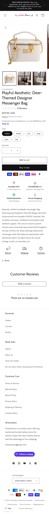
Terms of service (25, 504)
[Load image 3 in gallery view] (39, 78)
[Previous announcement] (5, 5)
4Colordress (14, 500)
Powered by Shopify (26, 500)
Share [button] (7, 260)
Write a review (24, 284)
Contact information (26, 508)
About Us (9, 355)
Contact (8, 326)
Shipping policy (38, 504)
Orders (8, 320)
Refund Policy (11, 389)
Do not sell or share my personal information (24, 367)
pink (6, 139)
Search (8, 349)
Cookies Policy (11, 413)
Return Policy (10, 395)
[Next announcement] (44, 5)
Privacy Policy (11, 401)
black (18, 133)
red (16, 139)
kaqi (39, 133)
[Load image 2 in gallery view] (24, 78)
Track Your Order (12, 361)
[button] (5, 15)
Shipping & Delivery (13, 407)
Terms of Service (12, 383)
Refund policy (40, 500)
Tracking (41, 253)
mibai (7, 133)
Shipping (5, 116)
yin (28, 133)
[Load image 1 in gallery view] (9, 78)
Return (8, 253)
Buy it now (25, 167)
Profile (8, 332)
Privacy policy (12, 504)
